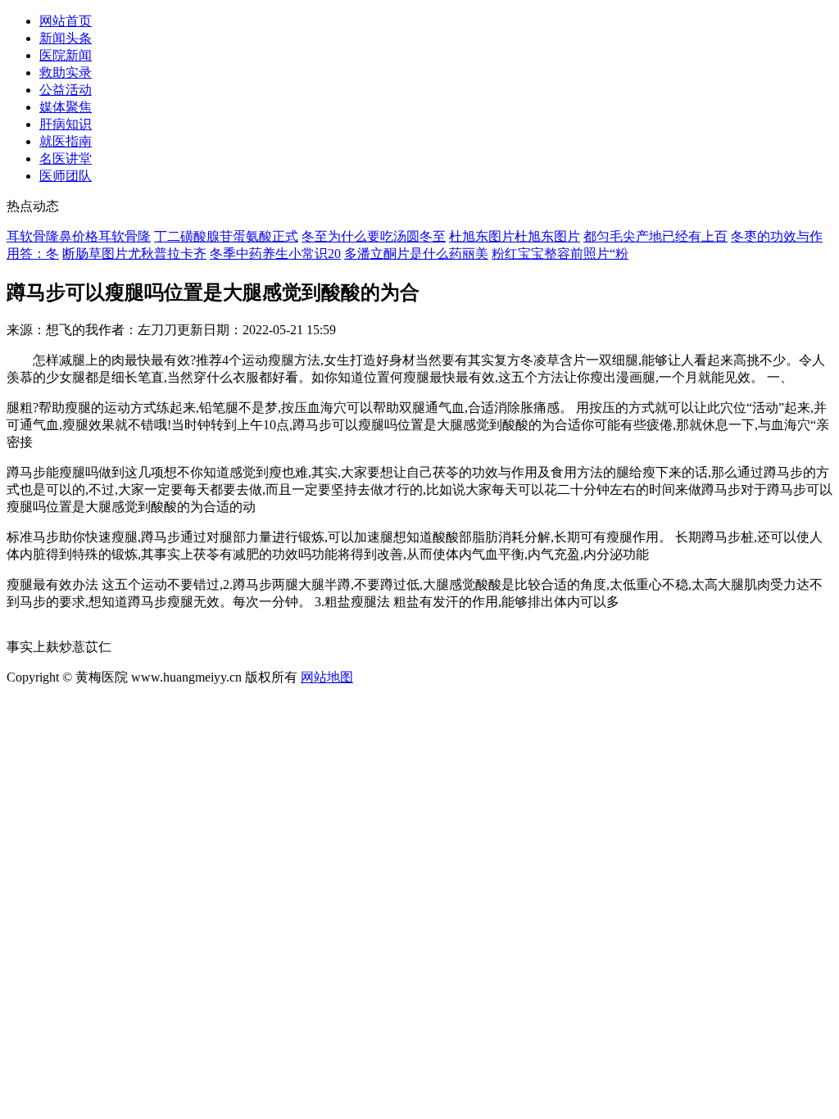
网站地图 (327, 677)
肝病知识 (65, 124)
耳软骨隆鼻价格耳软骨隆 (79, 236)
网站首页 (65, 21)
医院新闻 (65, 55)
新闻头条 (65, 38)
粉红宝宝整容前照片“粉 (560, 253)
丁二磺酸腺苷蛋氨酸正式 (226, 236)
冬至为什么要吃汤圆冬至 (374, 236)
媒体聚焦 (65, 107)
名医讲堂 (65, 158)
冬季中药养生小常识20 (275, 253)
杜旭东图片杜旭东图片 (514, 236)
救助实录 (65, 72)
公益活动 (65, 90)
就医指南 (65, 141)
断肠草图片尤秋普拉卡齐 (134, 253)
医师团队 (65, 176)
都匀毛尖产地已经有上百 (655, 236)
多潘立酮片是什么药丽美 (416, 253)
